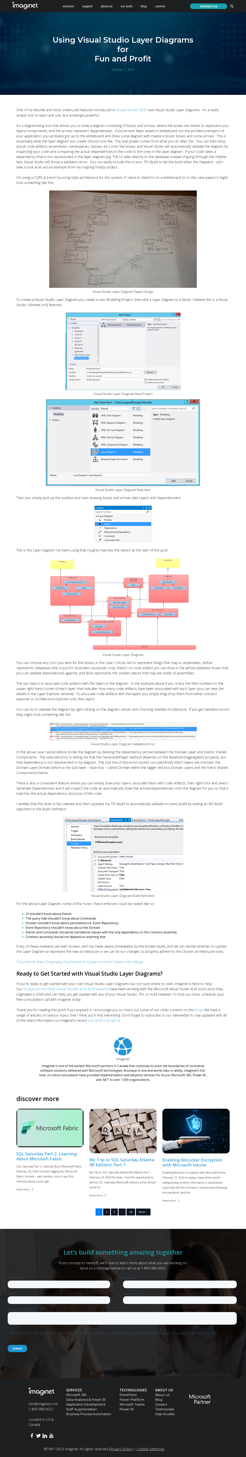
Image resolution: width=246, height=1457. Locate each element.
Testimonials (164, 1409)
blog (144, 6)
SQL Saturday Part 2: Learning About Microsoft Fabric (46, 1156)
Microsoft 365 (76, 1395)
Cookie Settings (150, 1449)
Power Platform (132, 1400)
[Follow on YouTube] (51, 1436)
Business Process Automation (88, 1414)
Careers (161, 1404)
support (87, 6)
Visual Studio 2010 (131, 110)
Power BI (127, 1409)
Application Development (86, 1404)
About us (162, 1395)
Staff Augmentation (81, 1409)
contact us (208, 6)
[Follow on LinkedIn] (45, 1436)
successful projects (104, 1020)
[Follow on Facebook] (32, 1436)
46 (130, 1212)
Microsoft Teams (132, 1404)
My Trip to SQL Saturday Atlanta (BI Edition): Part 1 (121, 1162)
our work (126, 6)
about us (106, 6)
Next (142, 1212)
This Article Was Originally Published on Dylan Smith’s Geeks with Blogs (79, 962)
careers (160, 6)
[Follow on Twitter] (38, 1436)
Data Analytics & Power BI (86, 1400)
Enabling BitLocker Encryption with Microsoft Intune (192, 1162)
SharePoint (128, 1395)
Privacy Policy (121, 1449)
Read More (23, 1189)
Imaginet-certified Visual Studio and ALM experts (66, 989)
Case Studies (165, 1414)
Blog (158, 1400)
